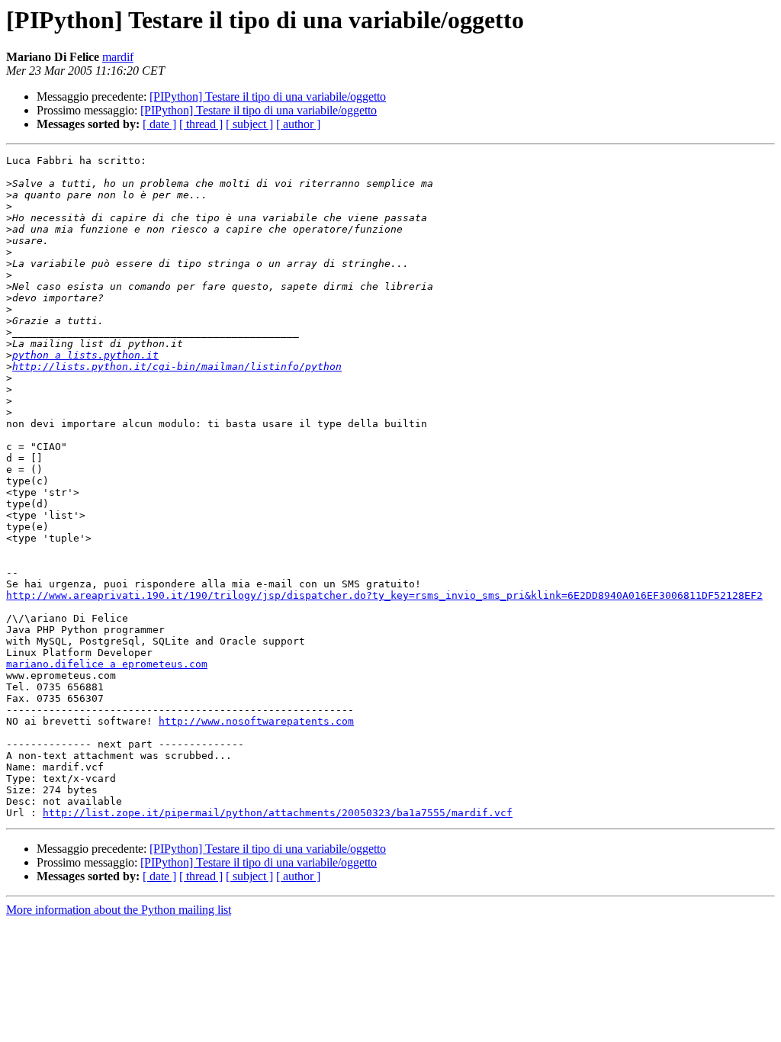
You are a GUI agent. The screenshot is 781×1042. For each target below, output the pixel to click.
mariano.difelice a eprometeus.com (106, 664)
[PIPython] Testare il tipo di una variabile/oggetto (267, 96)
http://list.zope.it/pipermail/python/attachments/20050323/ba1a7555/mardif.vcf (278, 812)
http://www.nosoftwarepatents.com (256, 721)
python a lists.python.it (85, 355)
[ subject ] (249, 123)
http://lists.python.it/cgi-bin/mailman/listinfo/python (177, 366)
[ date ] (159, 123)
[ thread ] (201, 123)
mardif (117, 56)
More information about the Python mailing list (118, 909)
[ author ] (298, 123)
